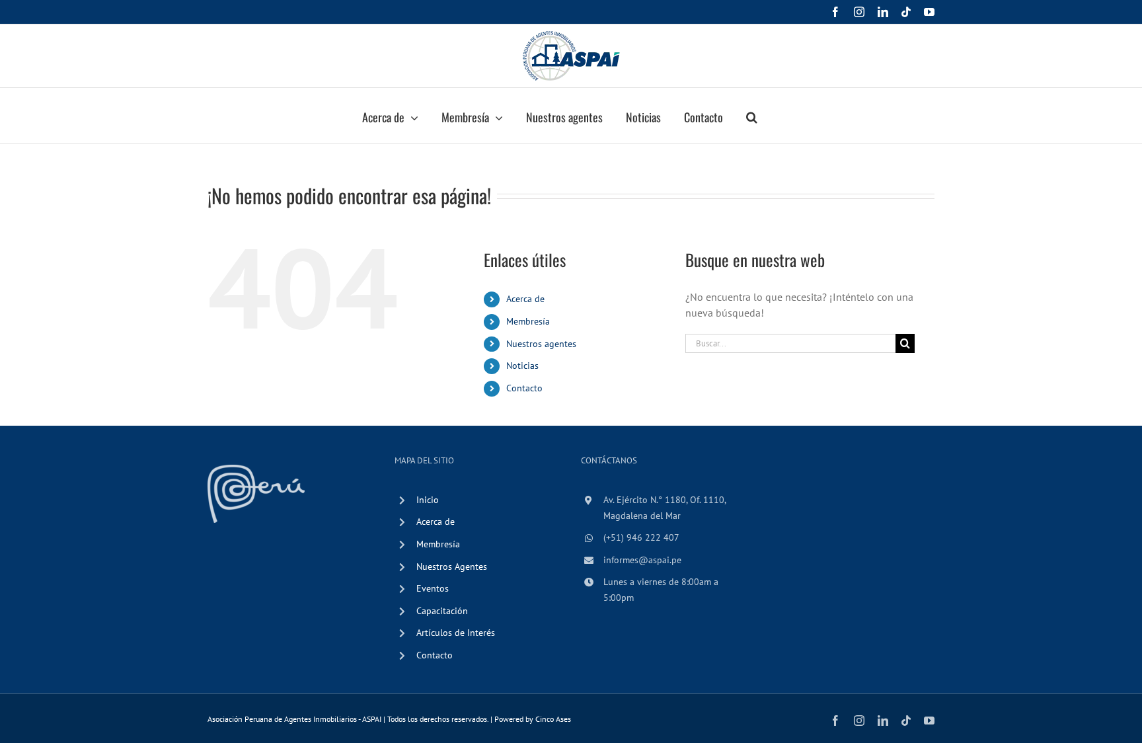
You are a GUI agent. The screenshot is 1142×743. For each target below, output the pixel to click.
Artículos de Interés (455, 633)
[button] (751, 115)
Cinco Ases (553, 719)
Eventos (432, 588)
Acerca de (525, 299)
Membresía (528, 321)
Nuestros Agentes (451, 566)
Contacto (524, 388)
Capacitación (442, 611)
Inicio (427, 500)
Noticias (522, 366)
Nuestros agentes (541, 344)
